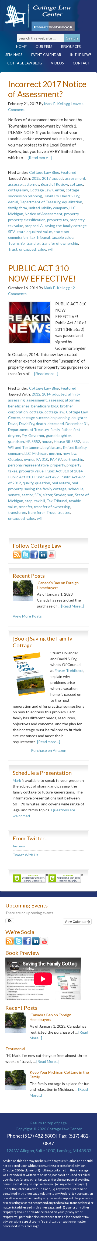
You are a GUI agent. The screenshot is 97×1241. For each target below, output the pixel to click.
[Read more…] (48, 741)
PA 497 (56, 459)
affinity (74, 394)
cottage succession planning (46, 417)
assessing (16, 400)
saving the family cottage (65, 225)
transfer (33, 243)
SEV (11, 231)
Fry (24, 435)
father (66, 429)
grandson (16, 441)
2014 (46, 394)
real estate (61, 483)
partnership (73, 459)
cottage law (18, 190)
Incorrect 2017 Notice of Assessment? (47, 89)
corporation (18, 412)
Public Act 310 (20, 477)
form (23, 207)
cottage (76, 184)
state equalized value (34, 231)
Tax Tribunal (39, 237)
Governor (36, 435)
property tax (57, 219)
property (71, 213)
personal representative (28, 465)
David (13, 423)
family (13, 207)
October (15, 459)
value (41, 249)
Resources (69, 46)
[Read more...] (40, 157)
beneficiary (40, 406)
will (50, 249)
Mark (17, 780)
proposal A (34, 225)
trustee (63, 512)
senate (14, 494)
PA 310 (42, 459)
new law (70, 453)
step (29, 500)
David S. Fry (69, 196)
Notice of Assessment (44, 213)
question (42, 483)
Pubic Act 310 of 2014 (64, 471)
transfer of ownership (59, 243)
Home (21, 46)
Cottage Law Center (47, 15)
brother (66, 406)
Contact (79, 63)
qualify (28, 483)
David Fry (51, 196)
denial (13, 202)
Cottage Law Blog (22, 63)
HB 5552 (33, 441)
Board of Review (54, 184)
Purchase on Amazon (48, 750)
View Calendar (76, 921)
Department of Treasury (40, 202)
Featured (68, 172)
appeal (57, 178)
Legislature (52, 447)
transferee (17, 512)
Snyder (59, 494)
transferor (36, 512)
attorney (32, 184)
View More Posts (27, 616)
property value (31, 471)
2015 (36, 178)
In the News (81, 55)
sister (47, 494)
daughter (79, 417)
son (70, 494)
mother (55, 453)
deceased (55, 423)
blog (54, 406)
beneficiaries (19, 406)
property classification (27, 219)
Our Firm (42, 46)
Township (16, 243)
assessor (15, 184)
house (47, 441)
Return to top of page (48, 1123)
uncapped (27, 249)
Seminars (13, 55)
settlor (27, 494)
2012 (36, 394)
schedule (76, 488)
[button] (10, 921)
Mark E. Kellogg (57, 103)
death (41, 423)
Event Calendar (46, 55)
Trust (13, 249)
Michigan (15, 213)
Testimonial (15, 1048)
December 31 (76, 423)
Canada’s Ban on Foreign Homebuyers (58, 585)
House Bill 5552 (67, 441)
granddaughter (58, 435)
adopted (59, 394)
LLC (73, 207)
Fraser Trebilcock (69, 670)
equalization (72, 202)
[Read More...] (72, 606)
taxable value (62, 237)
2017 (46, 178)
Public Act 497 (46, 477)
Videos (57, 63)
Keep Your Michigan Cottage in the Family (59, 1074)
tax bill (39, 500)
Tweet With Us (26, 855)
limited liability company (48, 207)
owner (29, 459)
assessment (75, 178)
